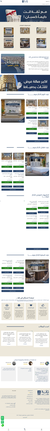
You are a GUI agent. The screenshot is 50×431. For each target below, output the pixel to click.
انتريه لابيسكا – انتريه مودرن (44, 218)
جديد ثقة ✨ (31, 392)
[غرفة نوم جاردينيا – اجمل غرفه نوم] (43, 102)
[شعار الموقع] (25, 1)
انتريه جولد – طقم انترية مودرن (32, 218)
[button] (43, 113)
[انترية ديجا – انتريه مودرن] (43, 201)
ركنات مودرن (31, 401)
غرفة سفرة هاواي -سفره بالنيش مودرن (19, 262)
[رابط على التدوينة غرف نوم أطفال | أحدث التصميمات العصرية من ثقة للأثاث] (41, 331)
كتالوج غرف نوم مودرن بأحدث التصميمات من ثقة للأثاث (8, 334)
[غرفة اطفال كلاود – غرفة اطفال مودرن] (18, 156)
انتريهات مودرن (30, 399)
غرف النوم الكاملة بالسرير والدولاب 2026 (25, 334)
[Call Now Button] (2, 425)
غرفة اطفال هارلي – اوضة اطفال (8, 176)
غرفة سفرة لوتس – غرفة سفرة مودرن (7, 278)
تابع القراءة (41, 345)
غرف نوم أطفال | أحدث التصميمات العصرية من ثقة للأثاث (41, 335)
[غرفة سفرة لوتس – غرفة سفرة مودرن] (6, 275)
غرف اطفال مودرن (30, 398)
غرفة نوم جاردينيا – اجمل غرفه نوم (44, 108)
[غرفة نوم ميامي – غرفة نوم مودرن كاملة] (31, 121)
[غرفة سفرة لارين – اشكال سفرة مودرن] (18, 275)
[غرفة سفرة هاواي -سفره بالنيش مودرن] (18, 260)
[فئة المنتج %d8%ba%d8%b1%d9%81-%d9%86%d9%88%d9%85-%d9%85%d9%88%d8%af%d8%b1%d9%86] (8, 32)
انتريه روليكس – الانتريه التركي (32, 204)
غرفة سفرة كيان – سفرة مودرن (7, 263)
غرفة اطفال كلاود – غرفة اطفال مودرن (18, 161)
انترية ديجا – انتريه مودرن (45, 203)
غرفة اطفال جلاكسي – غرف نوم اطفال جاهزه (7, 161)
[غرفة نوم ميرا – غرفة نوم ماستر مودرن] (43, 123)
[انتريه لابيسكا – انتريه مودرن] (43, 216)
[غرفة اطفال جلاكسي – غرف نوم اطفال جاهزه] (6, 156)
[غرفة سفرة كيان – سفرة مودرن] (6, 261)
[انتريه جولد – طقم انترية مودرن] (31, 216)
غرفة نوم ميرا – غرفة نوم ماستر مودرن (43, 128)
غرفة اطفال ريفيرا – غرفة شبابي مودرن (18, 176)
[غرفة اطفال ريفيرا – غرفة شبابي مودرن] (18, 174)
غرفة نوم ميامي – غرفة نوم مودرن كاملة (32, 123)
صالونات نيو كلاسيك (29, 403)
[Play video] (13, 63)
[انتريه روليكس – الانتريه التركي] (31, 202)
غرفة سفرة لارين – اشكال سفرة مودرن (18, 278)
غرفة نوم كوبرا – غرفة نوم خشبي (32, 108)
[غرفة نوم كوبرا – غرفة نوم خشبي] (31, 102)
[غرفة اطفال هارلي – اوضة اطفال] (6, 174)
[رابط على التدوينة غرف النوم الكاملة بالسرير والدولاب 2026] (25, 331)
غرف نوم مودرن (30, 394)
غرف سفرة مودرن (30, 396)
